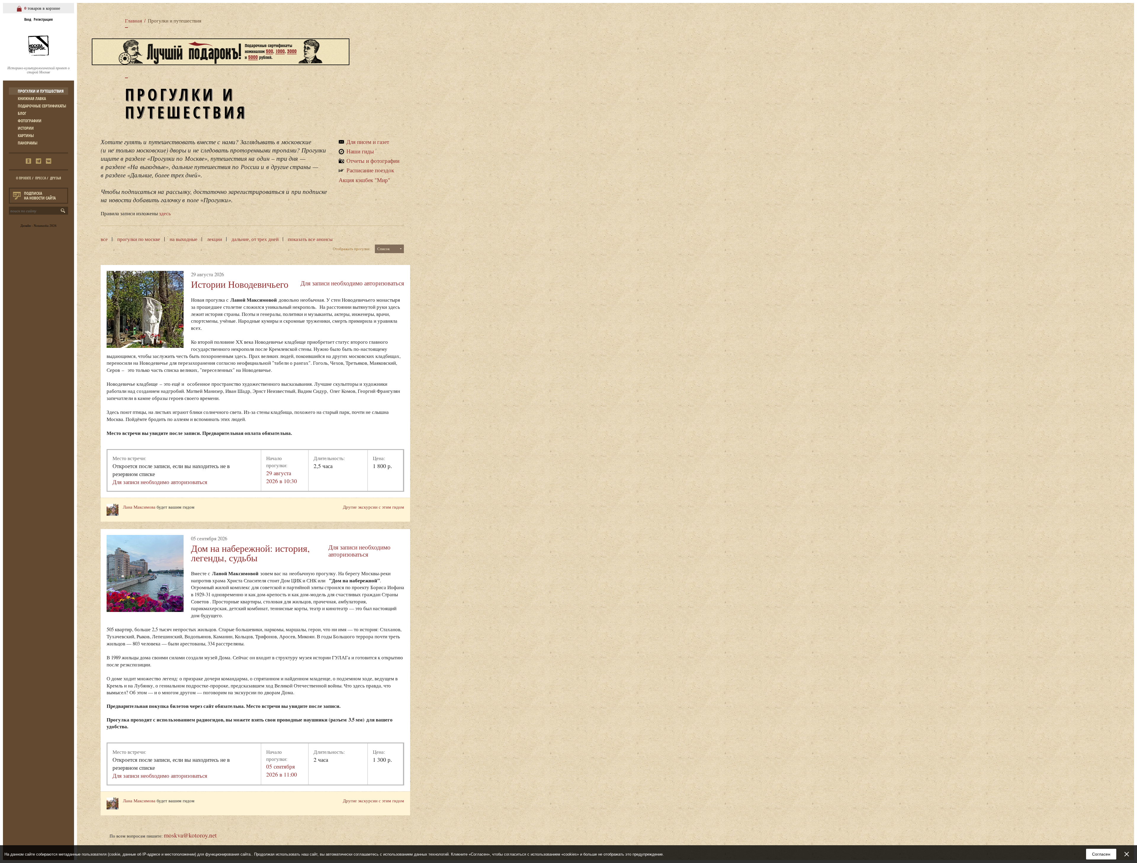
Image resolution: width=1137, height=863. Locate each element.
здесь (165, 213)
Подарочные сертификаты (42, 106)
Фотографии (29, 120)
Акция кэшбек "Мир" (364, 180)
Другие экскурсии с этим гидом (373, 507)
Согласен (1101, 854)
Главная (133, 20)
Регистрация (43, 19)
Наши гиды (360, 151)
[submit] (64, 211)
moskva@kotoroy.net (190, 835)
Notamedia (41, 225)
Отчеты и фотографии (372, 160)
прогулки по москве (138, 239)
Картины (26, 135)
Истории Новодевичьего (239, 284)
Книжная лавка (32, 98)
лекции (214, 239)
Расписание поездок (370, 170)
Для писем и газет (367, 141)
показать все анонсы (310, 239)
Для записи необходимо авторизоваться (352, 283)
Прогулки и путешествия (41, 91)
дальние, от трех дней (255, 239)
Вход (27, 19)
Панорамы (27, 143)
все (104, 239)
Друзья (55, 178)
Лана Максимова (139, 507)
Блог (22, 113)
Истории (26, 128)
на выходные (183, 239)
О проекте (23, 178)
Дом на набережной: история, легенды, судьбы (250, 553)
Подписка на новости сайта (40, 195)
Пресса (40, 178)
